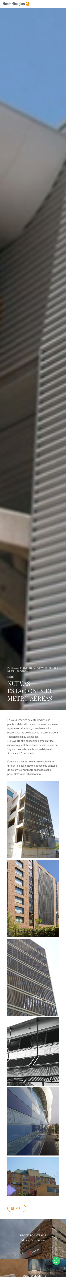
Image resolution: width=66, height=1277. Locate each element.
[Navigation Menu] (61, 3)
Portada (12, 667)
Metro (11, 677)
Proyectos (26, 667)
